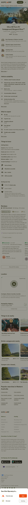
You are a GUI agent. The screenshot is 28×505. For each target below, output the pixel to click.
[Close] (14, 252)
